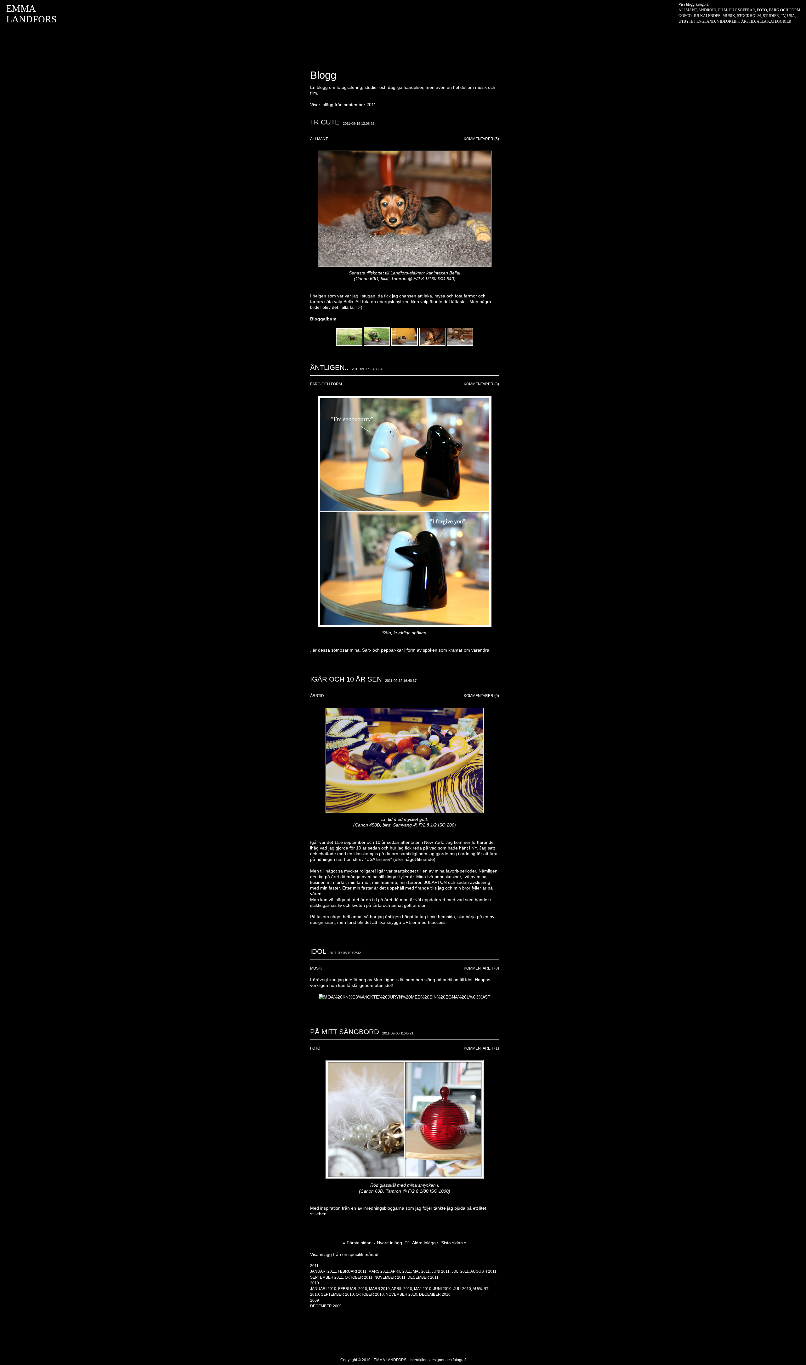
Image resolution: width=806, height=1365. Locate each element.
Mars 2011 (378, 1271)
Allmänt (687, 10)
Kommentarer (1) (481, 1048)
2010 (314, 1283)
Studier (771, 16)
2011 (314, 1266)
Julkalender (707, 16)
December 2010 (435, 1294)
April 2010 (401, 1289)
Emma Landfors (31, 13)
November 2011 (390, 1277)
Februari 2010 (352, 1289)
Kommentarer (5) (481, 139)
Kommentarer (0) (481, 696)
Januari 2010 (323, 1289)
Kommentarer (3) (481, 384)
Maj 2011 (421, 1271)
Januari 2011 (323, 1271)
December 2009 (326, 1306)
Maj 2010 (422, 1289)
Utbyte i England (696, 21)
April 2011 (400, 1271)
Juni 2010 (442, 1289)
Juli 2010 (462, 1289)
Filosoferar (742, 10)
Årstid (748, 21)
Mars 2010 (379, 1289)
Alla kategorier (774, 21)
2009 (314, 1300)
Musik (729, 16)
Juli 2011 (460, 1271)
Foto (762, 10)
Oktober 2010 (370, 1294)
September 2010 (337, 1294)
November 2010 (401, 1294)
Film (722, 10)
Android (707, 10)
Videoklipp (728, 21)
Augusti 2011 (483, 1271)
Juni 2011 (441, 1271)
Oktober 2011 (358, 1277)
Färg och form (784, 10)
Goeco (685, 16)
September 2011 (326, 1277)
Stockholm (749, 16)
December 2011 (423, 1277)
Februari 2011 (352, 1271)
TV (783, 16)
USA (791, 16)
